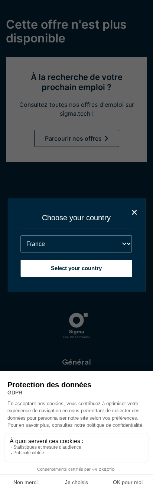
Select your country (76, 268)
